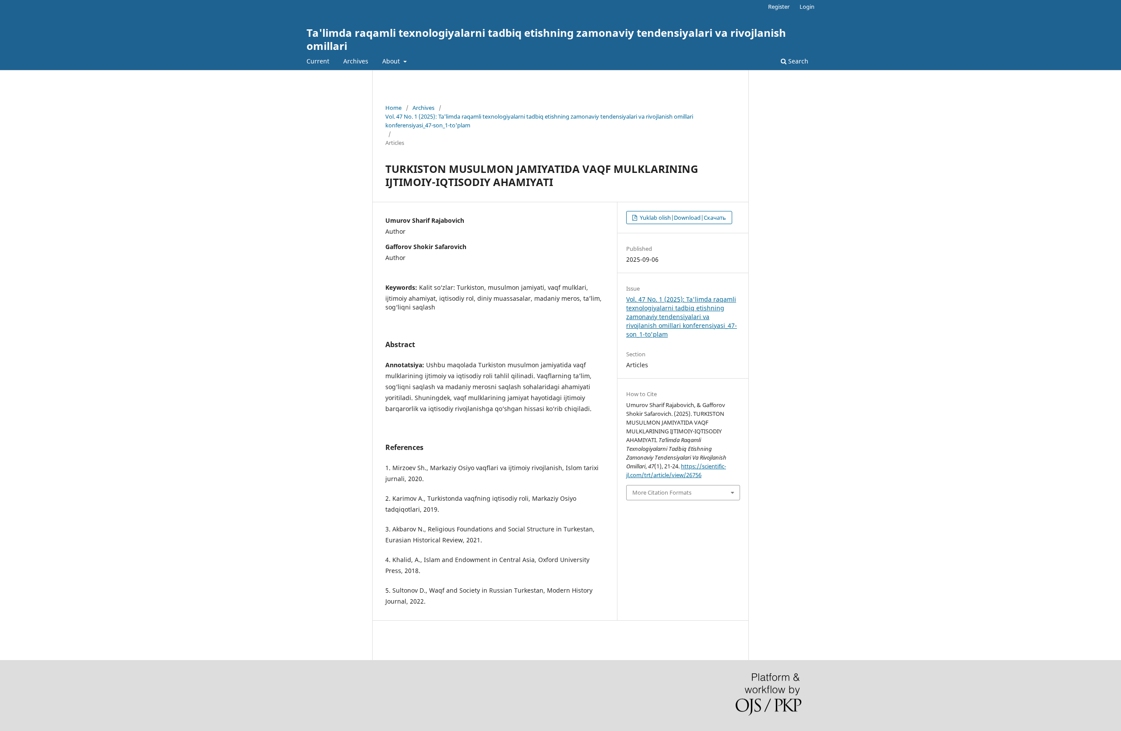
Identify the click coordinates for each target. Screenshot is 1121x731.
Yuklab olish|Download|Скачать (682, 217)
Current (318, 61)
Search (797, 61)
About (392, 61)
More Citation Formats (661, 492)
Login (807, 7)
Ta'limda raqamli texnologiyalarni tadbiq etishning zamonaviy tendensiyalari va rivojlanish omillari (546, 39)
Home (393, 108)
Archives (355, 61)
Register (779, 7)
